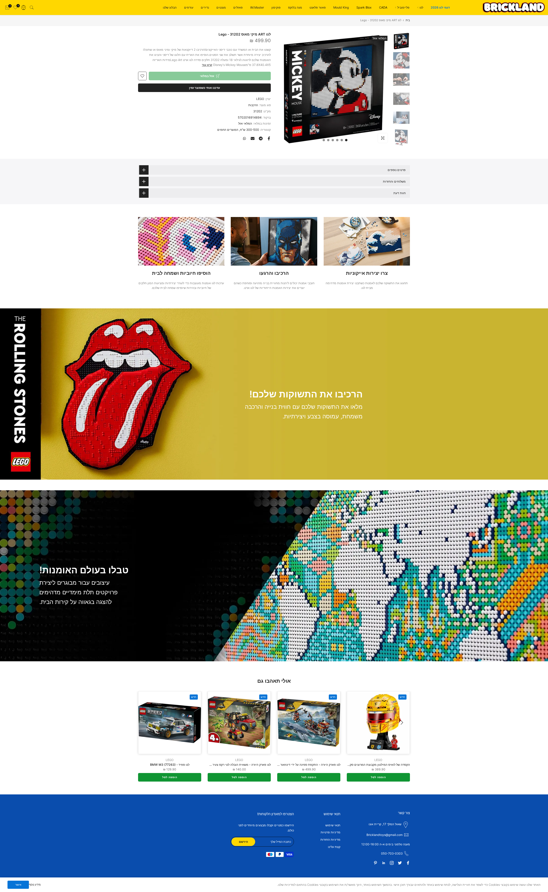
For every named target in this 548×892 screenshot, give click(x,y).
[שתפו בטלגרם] (261, 138)
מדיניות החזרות (330, 839)
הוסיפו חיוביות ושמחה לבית (181, 273)
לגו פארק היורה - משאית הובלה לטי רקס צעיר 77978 (237, 764)
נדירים (205, 7)
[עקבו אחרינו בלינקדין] (384, 862)
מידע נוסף (35, 884)
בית (408, 20)
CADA (383, 7)
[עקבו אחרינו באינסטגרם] (392, 862)
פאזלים (238, 7)
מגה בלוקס (295, 7)
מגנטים (221, 7)
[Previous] (401, 722)
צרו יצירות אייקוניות (367, 273)
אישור (18, 884)
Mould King (341, 7)
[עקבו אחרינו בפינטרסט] (375, 862)
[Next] (146, 722)
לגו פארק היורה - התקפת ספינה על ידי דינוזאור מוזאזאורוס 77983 (297, 764)
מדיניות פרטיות (330, 832)
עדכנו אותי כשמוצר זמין (204, 87)
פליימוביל (403, 7)
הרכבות (253, 105)
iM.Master (257, 7)
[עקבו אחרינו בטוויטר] (400, 862)
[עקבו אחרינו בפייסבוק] (408, 862)
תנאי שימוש (332, 825)
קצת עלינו (334, 847)
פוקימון (276, 7)
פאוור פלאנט (318, 7)
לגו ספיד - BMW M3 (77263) (169, 764)
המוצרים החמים (227, 129)
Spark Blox (364, 7)
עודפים (188, 7)
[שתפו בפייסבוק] (269, 138)
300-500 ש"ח (249, 129)
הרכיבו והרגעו (274, 273)
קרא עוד (207, 65)
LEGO (260, 99)
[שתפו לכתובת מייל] (253, 138)
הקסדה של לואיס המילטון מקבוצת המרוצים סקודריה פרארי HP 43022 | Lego (359, 764)
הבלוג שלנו (170, 7)
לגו (421, 7)
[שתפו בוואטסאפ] (244, 138)
